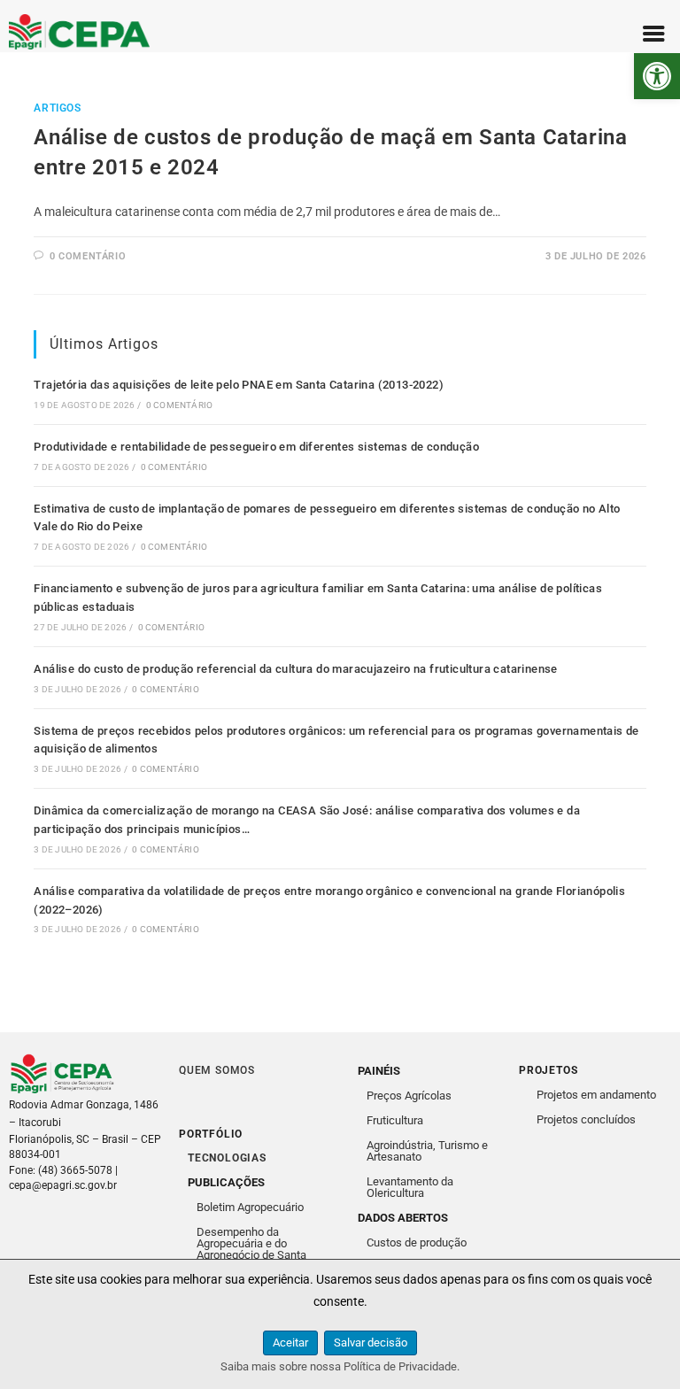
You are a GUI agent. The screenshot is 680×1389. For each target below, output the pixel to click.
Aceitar (290, 1342)
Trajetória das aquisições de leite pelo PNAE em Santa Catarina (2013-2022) (239, 384)
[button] (657, 76)
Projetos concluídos (586, 1119)
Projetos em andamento (596, 1094)
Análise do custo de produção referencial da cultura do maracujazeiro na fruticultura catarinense (295, 668)
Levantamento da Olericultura (410, 1187)
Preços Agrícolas (409, 1095)
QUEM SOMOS (217, 1070)
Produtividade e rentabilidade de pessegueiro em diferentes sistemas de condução (256, 446)
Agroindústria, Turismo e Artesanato (427, 1150)
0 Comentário (179, 405)
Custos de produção (417, 1242)
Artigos (57, 108)
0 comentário (88, 256)
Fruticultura (395, 1120)
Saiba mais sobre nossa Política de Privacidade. (340, 1366)
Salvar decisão (370, 1342)
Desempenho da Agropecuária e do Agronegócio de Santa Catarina (251, 1249)
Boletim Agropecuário (250, 1207)
